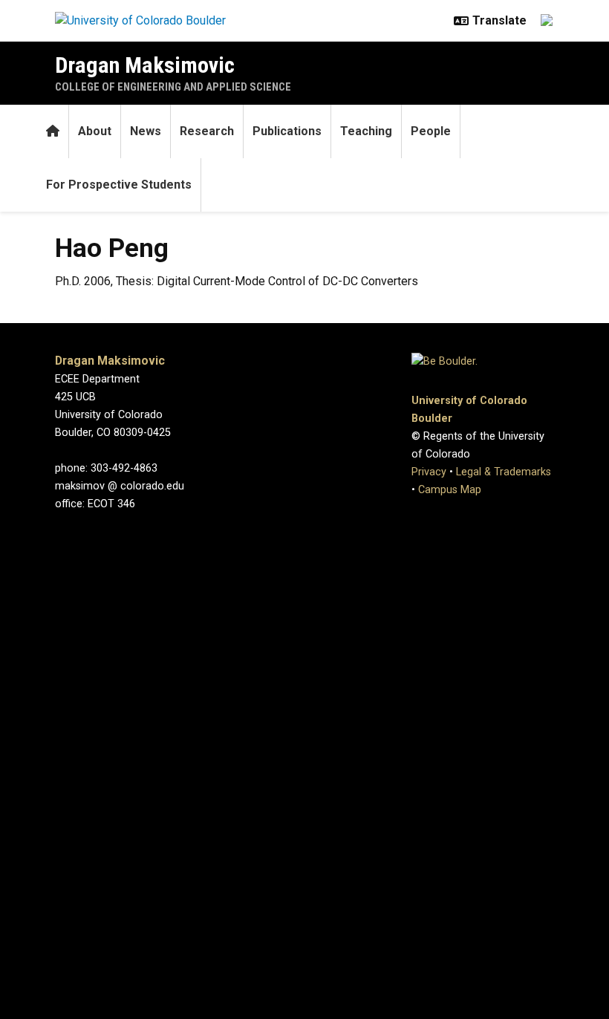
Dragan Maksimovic (145, 65)
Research (207, 131)
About (94, 131)
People (431, 131)
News (145, 131)
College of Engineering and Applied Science (173, 87)
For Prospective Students (119, 185)
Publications (287, 131)
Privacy (428, 472)
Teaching (366, 131)
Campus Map (449, 490)
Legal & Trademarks (503, 472)
